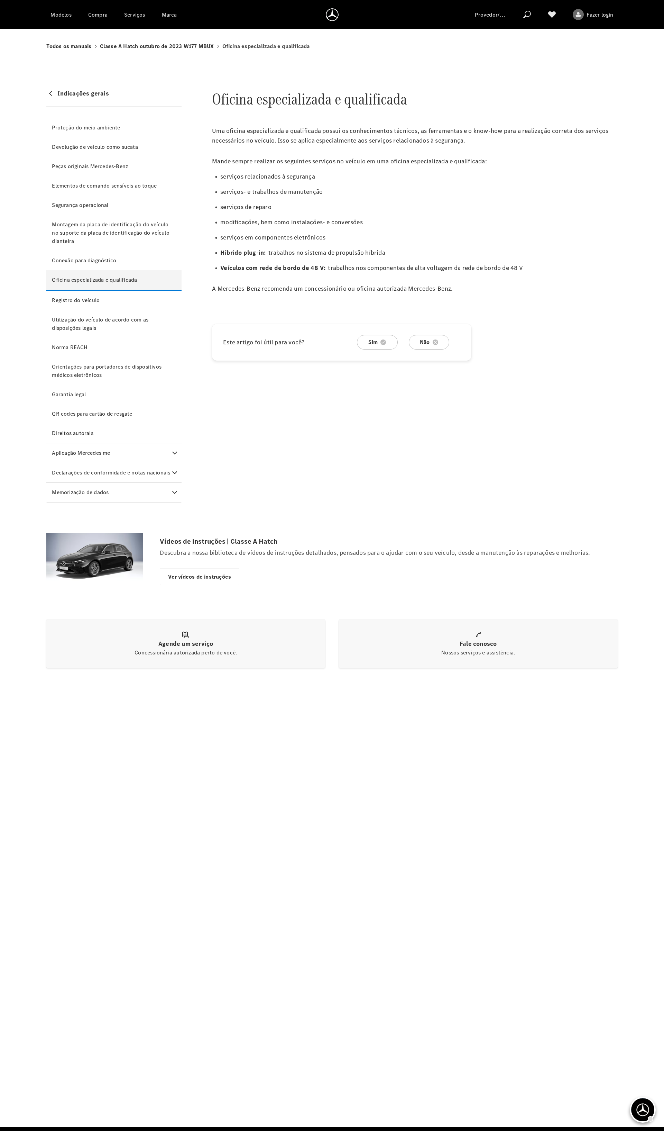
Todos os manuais (68, 46)
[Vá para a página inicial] (332, 14)
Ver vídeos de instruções (199, 576)
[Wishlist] (551, 14)
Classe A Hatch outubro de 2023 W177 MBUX (157, 46)
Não (425, 342)
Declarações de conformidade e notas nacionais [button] (111, 472)
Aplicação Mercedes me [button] (81, 452)
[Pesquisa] (527, 14)
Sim (373, 342)
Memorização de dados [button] (80, 492)
